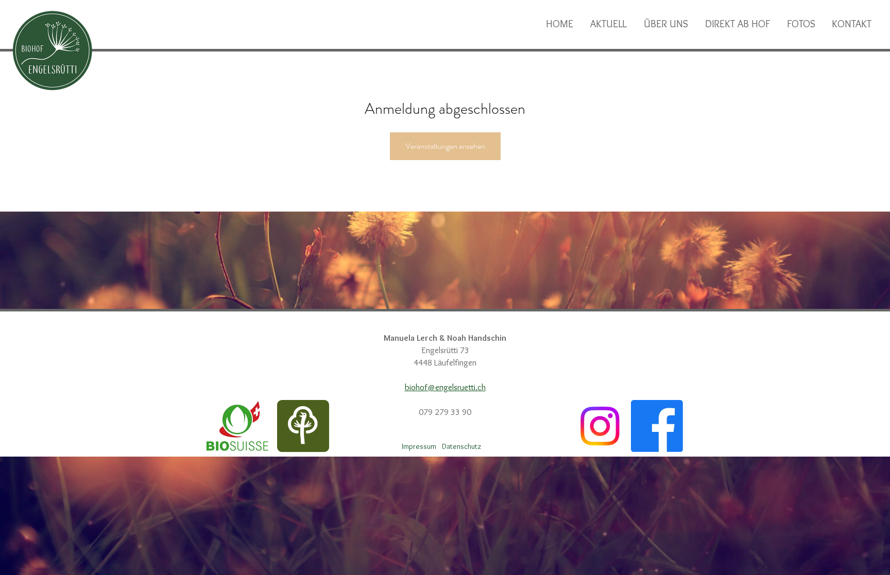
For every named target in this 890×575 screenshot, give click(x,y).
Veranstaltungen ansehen (445, 146)
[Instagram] (600, 426)
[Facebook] (657, 426)
